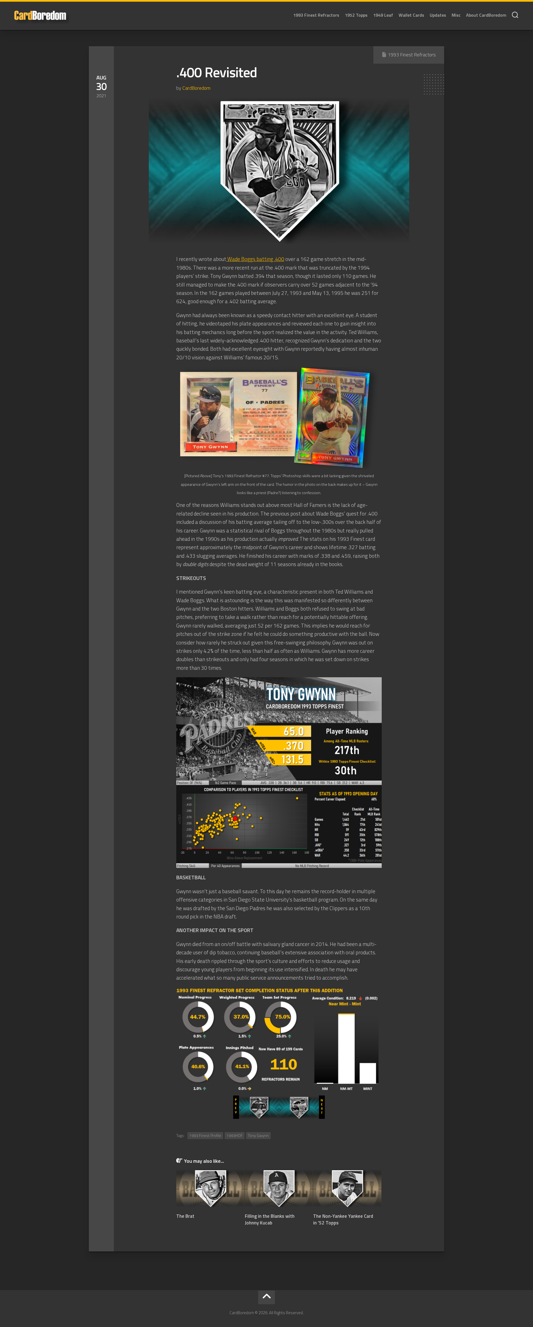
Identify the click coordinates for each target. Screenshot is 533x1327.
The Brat (185, 1216)
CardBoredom (196, 88)
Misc (456, 15)
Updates (438, 15)
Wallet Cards (411, 15)
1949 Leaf (383, 15)
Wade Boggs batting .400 (255, 259)
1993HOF (235, 1135)
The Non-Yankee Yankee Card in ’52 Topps (343, 1219)
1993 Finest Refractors (316, 15)
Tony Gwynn (258, 1135)
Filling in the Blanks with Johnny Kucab (270, 1219)
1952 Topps (356, 15)
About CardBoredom (486, 15)
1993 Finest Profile (205, 1135)
